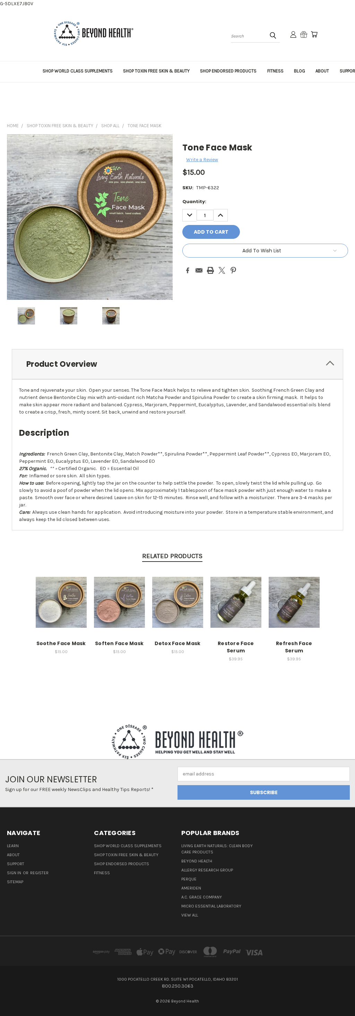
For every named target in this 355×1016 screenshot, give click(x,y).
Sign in (14, 872)
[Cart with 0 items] (314, 34)
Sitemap (15, 881)
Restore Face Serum (236, 647)
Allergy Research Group (207, 870)
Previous (344, 994)
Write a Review (202, 160)
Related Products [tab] (172, 556)
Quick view (61, 595)
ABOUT (322, 70)
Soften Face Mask (119, 643)
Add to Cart (61, 608)
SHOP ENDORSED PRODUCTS (228, 70)
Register (39, 872)
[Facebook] (187, 270)
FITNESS (275, 70)
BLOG (299, 70)
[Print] (210, 270)
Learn (13, 845)
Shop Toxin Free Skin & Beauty (126, 854)
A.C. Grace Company (201, 897)
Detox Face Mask (178, 643)
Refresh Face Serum (294, 647)
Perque (189, 879)
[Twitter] (221, 270)
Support (15, 863)
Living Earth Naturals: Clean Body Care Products (217, 848)
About (13, 854)
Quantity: (194, 201)
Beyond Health (196, 861)
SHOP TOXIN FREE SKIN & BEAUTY (156, 70)
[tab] (177, 364)
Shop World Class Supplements (128, 845)
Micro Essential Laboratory (211, 906)
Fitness (102, 872)
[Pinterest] (233, 270)
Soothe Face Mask (61, 643)
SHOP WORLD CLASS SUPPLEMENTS (78, 70)
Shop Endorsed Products (121, 863)
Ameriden (191, 888)
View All (189, 915)
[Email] (199, 270)
